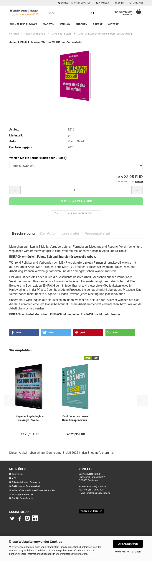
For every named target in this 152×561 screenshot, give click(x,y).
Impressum (17, 474)
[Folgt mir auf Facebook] (20, 520)
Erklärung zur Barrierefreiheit (26, 486)
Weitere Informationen (128, 551)
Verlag (65, 24)
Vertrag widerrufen (91, 511)
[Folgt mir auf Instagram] (27, 520)
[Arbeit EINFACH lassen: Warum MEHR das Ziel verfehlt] (76, 75)
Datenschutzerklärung (75, 553)
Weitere (113, 24)
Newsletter (103, 2)
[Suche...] (92, 13)
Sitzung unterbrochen (23, 494)
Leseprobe (70, 233)
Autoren (81, 24)
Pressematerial (97, 233)
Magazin (48, 24)
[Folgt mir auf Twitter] (13, 520)
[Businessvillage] (24, 13)
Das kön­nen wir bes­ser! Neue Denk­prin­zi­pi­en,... (76, 418)
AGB (14, 478)
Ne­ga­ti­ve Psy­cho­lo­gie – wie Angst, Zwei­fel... (30, 418)
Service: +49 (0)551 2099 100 (75, 2)
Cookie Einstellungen (22, 498)
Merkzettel (137, 2)
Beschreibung (23, 233)
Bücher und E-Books (23, 24)
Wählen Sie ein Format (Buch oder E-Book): (38, 158)
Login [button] (120, 2)
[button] (14, 190)
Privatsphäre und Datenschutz (27, 482)
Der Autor (48, 233)
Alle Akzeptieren (128, 543)
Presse (98, 24)
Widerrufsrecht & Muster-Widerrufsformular (33, 490)
